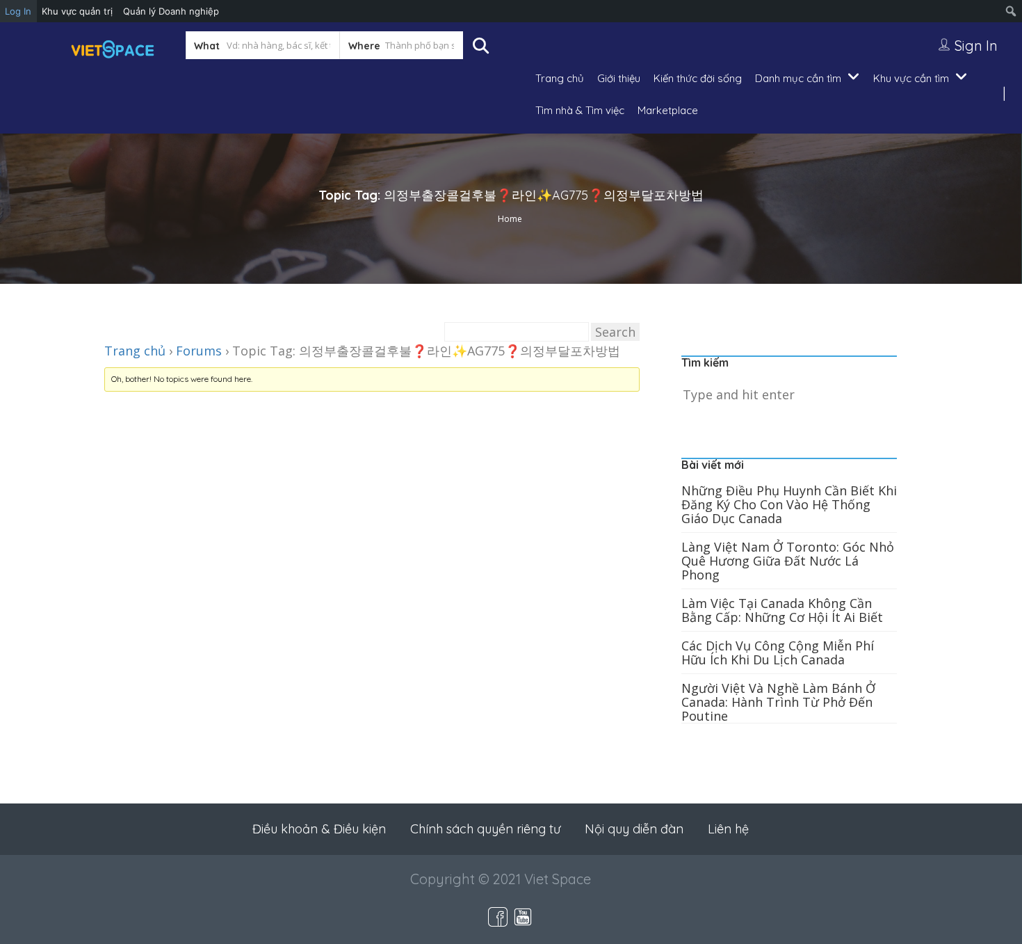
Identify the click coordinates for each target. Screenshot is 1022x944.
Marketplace (668, 110)
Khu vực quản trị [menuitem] (77, 11)
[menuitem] (1011, 11)
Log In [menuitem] (18, 11)
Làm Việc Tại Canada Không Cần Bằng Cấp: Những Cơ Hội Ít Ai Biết (782, 610)
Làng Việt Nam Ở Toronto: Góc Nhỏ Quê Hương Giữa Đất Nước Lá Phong (787, 560)
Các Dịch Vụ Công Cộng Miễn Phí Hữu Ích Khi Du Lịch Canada (777, 652)
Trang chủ (559, 78)
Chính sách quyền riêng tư (485, 829)
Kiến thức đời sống (698, 78)
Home (510, 219)
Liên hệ (728, 829)
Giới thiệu (618, 78)
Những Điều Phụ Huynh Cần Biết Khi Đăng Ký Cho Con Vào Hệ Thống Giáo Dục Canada (789, 504)
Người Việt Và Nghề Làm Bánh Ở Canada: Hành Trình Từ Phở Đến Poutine (778, 702)
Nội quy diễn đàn (634, 829)
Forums (199, 350)
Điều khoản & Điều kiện (319, 829)
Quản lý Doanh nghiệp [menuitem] (171, 11)
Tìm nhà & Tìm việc (579, 110)
